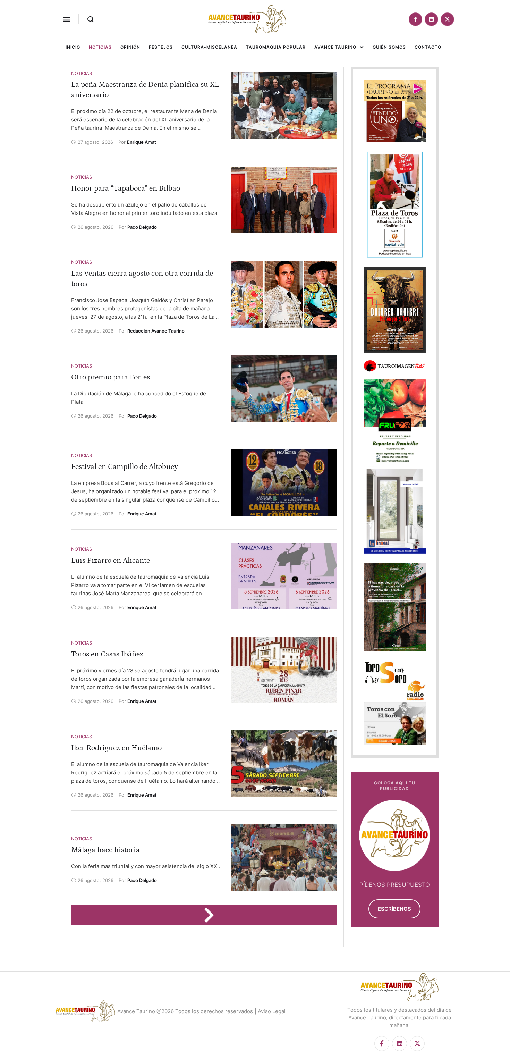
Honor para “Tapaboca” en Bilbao (125, 188)
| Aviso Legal (270, 1011)
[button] (66, 19)
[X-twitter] (447, 19)
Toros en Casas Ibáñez (107, 654)
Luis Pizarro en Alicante (110, 560)
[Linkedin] (431, 19)
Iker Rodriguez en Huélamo (116, 747)
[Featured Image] (284, 105)
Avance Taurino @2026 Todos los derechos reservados (185, 1011)
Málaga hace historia (105, 850)
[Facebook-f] (415, 19)
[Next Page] (212, 915)
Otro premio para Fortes (110, 377)
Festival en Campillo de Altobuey (124, 466)
